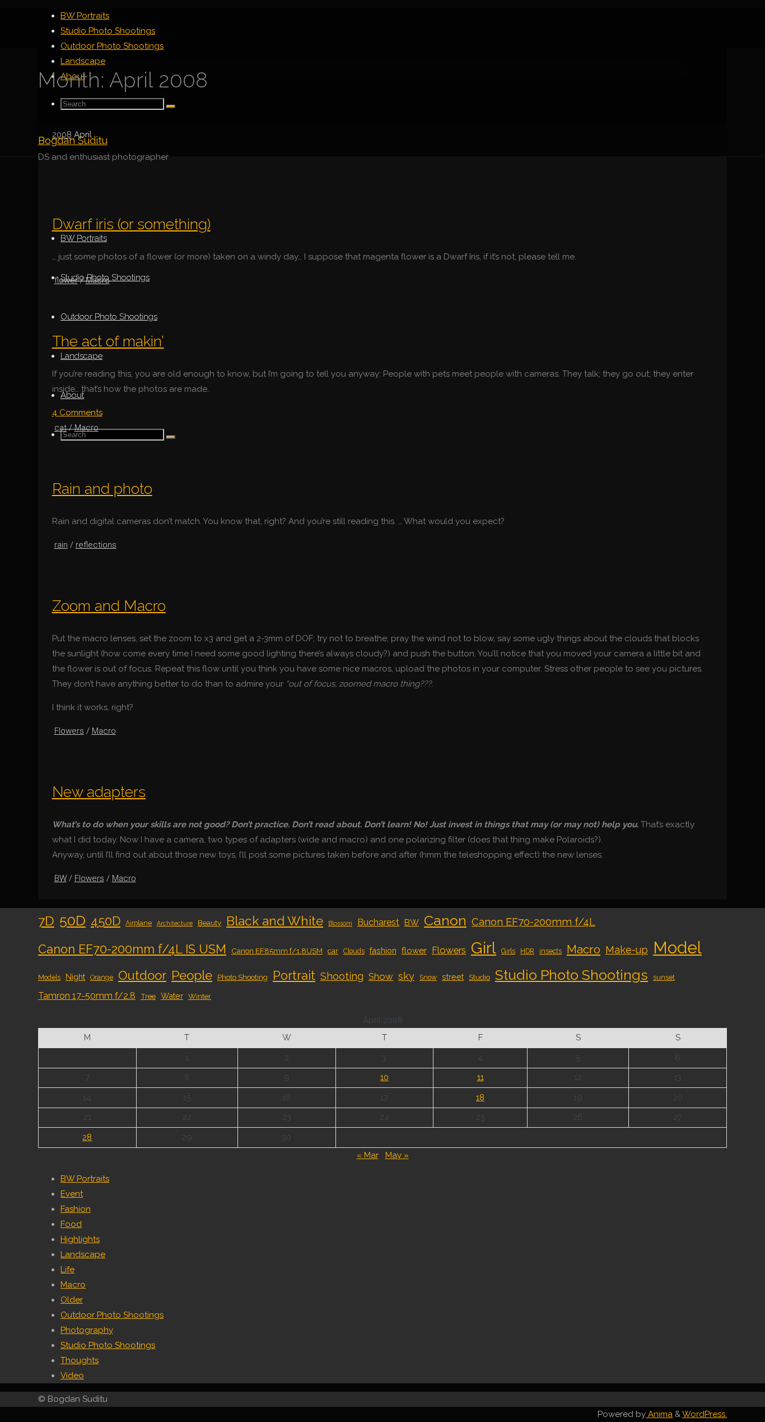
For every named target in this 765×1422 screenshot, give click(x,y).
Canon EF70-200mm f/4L (533, 922)
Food (71, 1224)
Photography (86, 1330)
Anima (659, 1414)
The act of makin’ (108, 341)
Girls (508, 951)
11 (480, 1077)
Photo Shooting (242, 976)
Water (172, 996)
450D (105, 921)
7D (46, 920)
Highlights (80, 1239)
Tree (148, 996)
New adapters (99, 791)
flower (66, 280)
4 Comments (77, 412)
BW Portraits (84, 1179)
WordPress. (704, 1414)
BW (60, 878)
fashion (383, 950)
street (453, 976)
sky (406, 976)
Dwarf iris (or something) (131, 224)
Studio (479, 976)
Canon (445, 920)
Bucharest (378, 922)
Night (75, 976)
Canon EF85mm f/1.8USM (277, 950)
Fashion (75, 1209)
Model (677, 947)
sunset (664, 977)
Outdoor (142, 975)
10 (384, 1077)
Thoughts (79, 1360)
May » (397, 1155)
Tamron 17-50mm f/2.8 (87, 995)
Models (49, 977)
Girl (483, 947)
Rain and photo (102, 488)
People (191, 975)
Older (71, 1300)
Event (71, 1194)
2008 (62, 134)
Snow (428, 977)
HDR (527, 951)
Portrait (294, 976)
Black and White (274, 921)
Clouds (354, 951)
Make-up (626, 950)
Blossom (340, 923)
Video (72, 1375)
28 (87, 1137)
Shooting (341, 976)
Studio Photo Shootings (571, 975)
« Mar (368, 1155)
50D (72, 920)
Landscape (82, 1254)
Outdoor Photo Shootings (112, 1315)
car (333, 950)
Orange (101, 977)
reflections (96, 545)
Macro (98, 280)
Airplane (138, 923)
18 (480, 1097)
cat (60, 428)
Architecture (175, 923)
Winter (199, 996)
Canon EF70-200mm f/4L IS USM (132, 949)
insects (550, 951)
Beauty (209, 922)
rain (61, 545)
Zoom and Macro (109, 605)
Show (380, 976)
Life (67, 1269)
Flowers (69, 731)
